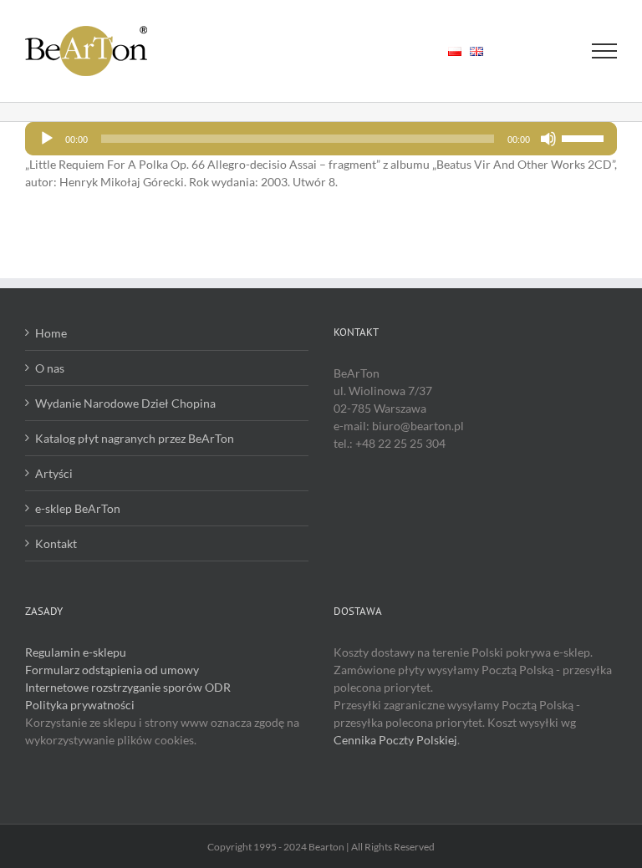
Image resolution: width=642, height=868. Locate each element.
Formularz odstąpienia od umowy (112, 669)
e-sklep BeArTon (77, 508)
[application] (321, 138)
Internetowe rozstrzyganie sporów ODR (128, 687)
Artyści (54, 473)
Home (51, 333)
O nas (49, 368)
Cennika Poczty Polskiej (395, 740)
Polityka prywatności (80, 705)
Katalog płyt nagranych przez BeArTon (134, 438)
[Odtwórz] (46, 138)
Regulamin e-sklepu (75, 652)
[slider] (585, 137)
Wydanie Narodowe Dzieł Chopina (125, 403)
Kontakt (56, 543)
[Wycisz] (548, 138)
